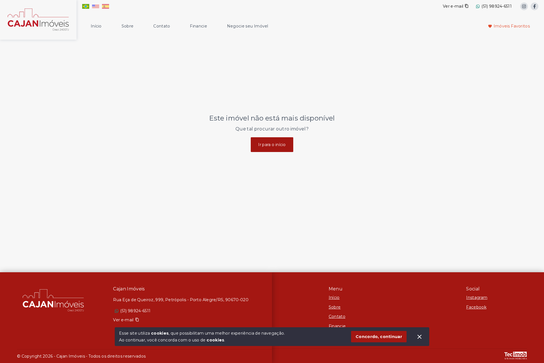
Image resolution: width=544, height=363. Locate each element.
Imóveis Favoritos (512, 26)
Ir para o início (272, 144)
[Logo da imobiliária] (38, 19)
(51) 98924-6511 (496, 6)
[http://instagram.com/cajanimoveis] (524, 6)
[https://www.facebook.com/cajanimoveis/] (534, 6)
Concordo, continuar (379, 336)
